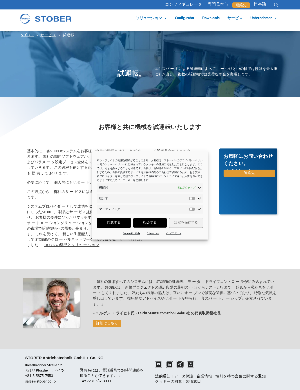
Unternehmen (261, 18)
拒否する (150, 222)
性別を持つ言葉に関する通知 (240, 376)
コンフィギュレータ (183, 5)
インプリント (173, 233)
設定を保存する (186, 222)
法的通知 (163, 376)
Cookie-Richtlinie (131, 233)
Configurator (184, 18)
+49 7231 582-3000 (95, 381)
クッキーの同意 (168, 382)
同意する (114, 222)
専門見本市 (218, 5)
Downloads (211, 18)
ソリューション (149, 18)
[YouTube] (160, 367)
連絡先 (241, 5)
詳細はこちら (107, 323)
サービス (235, 18)
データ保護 (183, 376)
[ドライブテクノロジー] (45, 18)
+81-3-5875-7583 (39, 376)
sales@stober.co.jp (40, 381)
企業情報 (204, 376)
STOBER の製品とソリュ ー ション (71, 245)
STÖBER (27, 35)
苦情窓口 (193, 382)
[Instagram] (192, 367)
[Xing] (181, 367)
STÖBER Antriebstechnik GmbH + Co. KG (64, 358)
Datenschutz (153, 233)
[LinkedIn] (171, 367)
